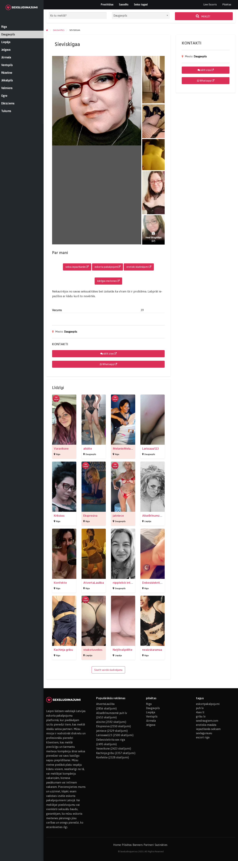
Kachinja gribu (63, 649)
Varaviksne (61, 448)
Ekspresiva (90, 515)
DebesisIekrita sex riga (157, 582)
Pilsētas (226, 4)
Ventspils (152, 716)
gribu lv (201, 716)
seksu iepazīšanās (76, 266)
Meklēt (205, 16)
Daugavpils (70, 331)
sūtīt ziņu (108, 353)
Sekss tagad (141, 4)
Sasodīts (123, 4)
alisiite (87, 448)
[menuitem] (210, 4)
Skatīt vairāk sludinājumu (108, 670)
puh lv (200, 708)
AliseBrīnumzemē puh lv (158, 515)
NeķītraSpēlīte (122, 649)
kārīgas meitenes (107, 281)
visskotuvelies (92, 649)
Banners (138, 844)
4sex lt (200, 712)
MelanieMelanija (124, 448)
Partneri (149, 844)
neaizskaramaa (152, 649)
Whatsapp (108, 364)
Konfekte (60, 582)
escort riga (202, 737)
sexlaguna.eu (204, 733)
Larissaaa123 (150, 448)
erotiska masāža (206, 724)
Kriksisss (59, 515)
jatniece (118, 515)
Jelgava (150, 724)
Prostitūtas (107, 4)
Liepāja (147, 521)
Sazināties (161, 844)
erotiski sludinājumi (137, 266)
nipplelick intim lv (125, 582)
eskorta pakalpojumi (106, 266)
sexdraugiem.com (207, 720)
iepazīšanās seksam (208, 729)
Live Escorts (210, 4)
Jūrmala (151, 720)
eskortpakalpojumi (208, 703)
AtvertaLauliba (93, 582)
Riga (58, 454)
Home (117, 844)
